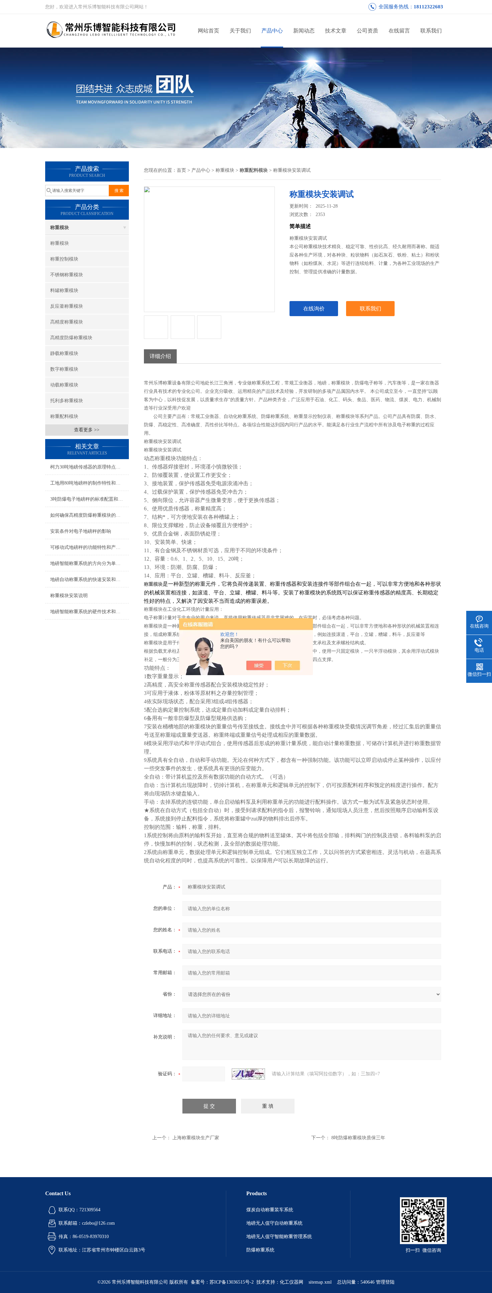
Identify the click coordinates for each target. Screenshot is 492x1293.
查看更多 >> (86, 429)
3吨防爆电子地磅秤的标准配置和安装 (89, 499)
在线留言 (399, 30)
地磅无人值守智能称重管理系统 (279, 1236)
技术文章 (335, 30)
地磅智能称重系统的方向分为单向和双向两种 (89, 563)
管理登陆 (385, 1282)
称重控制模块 (64, 259)
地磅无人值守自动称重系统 (274, 1223)
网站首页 (208, 30)
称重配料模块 (64, 416)
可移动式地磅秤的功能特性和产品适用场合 (89, 547)
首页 (181, 170)
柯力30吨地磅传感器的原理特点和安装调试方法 (89, 467)
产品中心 (272, 30)
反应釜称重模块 (66, 306)
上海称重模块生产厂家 (195, 1137)
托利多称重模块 (66, 400)
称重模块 (59, 227)
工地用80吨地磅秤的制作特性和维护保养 (89, 483)
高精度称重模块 (66, 322)
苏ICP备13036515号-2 (232, 1282)
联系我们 (431, 30)
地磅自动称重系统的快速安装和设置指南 (89, 579)
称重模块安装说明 (69, 595)
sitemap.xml (320, 1282)
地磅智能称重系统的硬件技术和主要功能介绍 (89, 611)
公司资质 (367, 30)
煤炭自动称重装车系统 (269, 1209)
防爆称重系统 (260, 1249)
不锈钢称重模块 (66, 274)
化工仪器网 (291, 1282)
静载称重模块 (64, 353)
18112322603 (428, 6)
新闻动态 (304, 30)
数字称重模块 (64, 369)
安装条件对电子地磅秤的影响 (80, 531)
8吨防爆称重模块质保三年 (358, 1137)
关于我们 (240, 30)
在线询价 (314, 308)
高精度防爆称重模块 (71, 337)
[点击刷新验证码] (248, 1074)
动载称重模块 (64, 384)
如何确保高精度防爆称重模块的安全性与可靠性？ (89, 515)
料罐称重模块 (64, 290)
